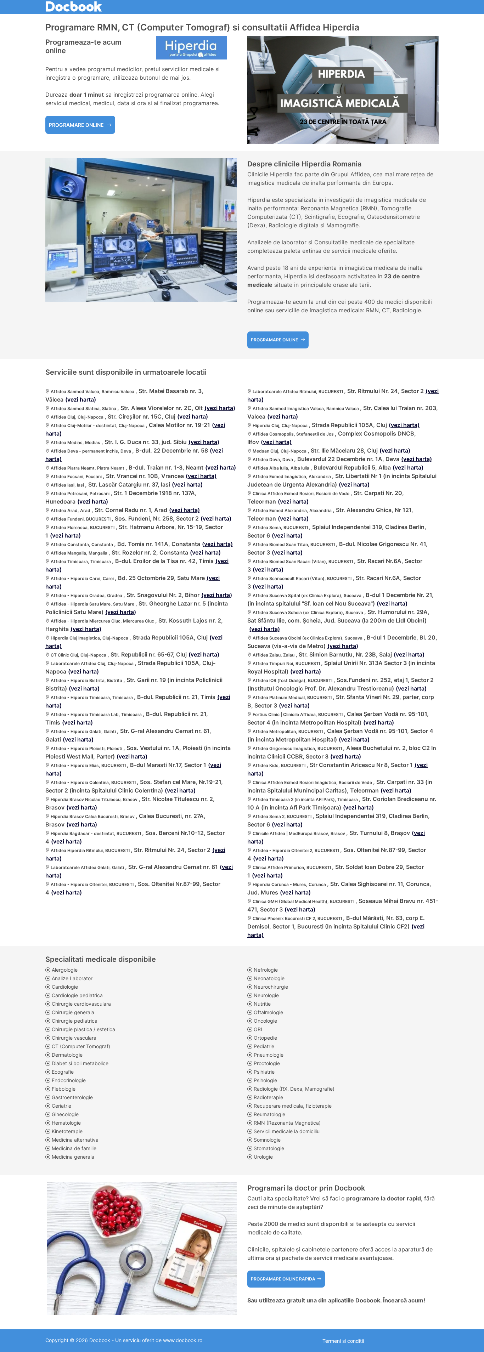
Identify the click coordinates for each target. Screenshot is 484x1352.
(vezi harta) (80, 399)
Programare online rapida (283, 1279)
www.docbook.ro (182, 1340)
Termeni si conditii (343, 1341)
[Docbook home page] (73, 5)
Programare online (77, 125)
